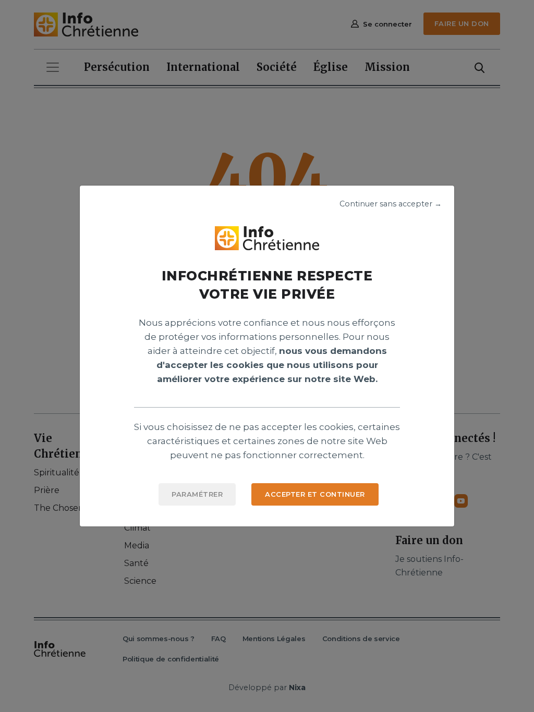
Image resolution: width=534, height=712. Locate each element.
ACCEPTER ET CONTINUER (315, 494)
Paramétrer (197, 494)
